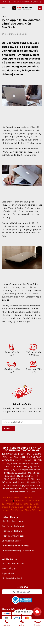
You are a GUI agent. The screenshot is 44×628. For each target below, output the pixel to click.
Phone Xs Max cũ (23, 500)
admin (24, 34)
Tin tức (5, 16)
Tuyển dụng (36, 2)
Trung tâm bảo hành (21, 2)
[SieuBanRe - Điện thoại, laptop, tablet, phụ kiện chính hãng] (22, 8)
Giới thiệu (7, 2)
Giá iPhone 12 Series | (12, 497)
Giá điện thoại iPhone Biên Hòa (26, 510)
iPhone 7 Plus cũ (14, 504)
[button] (3, 8)
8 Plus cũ (28, 504)
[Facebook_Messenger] (37, 611)
